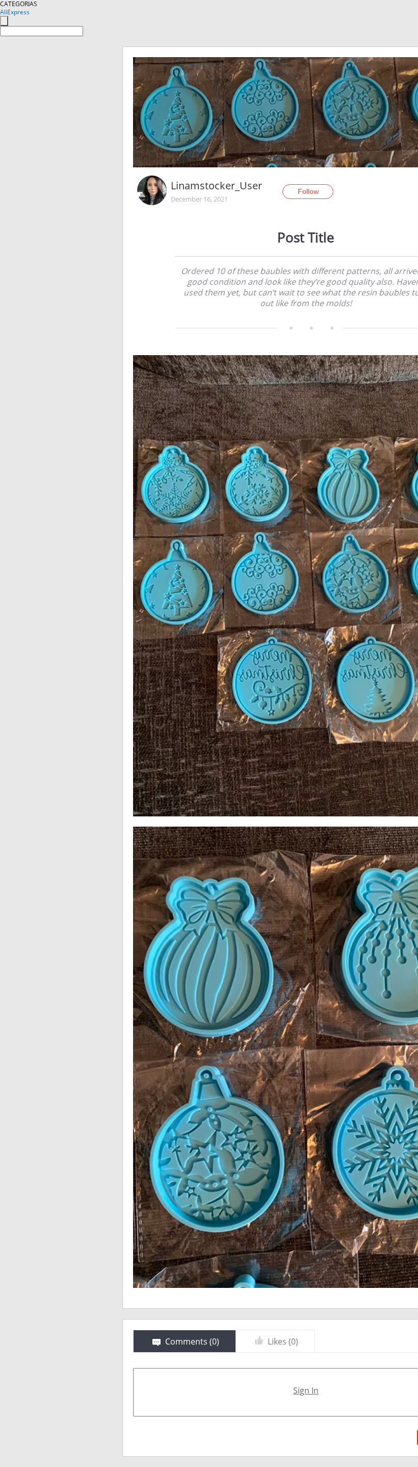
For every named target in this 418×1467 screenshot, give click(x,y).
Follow (308, 191)
